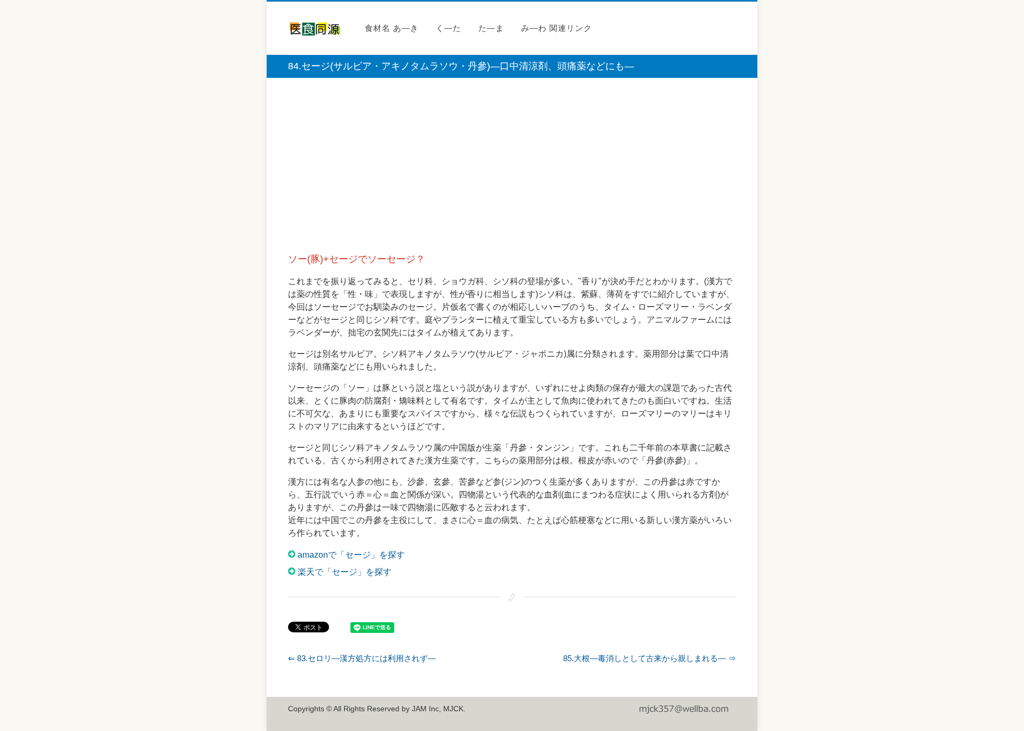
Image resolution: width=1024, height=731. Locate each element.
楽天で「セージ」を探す (344, 571)
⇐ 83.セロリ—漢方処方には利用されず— (362, 658)
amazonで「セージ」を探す (351, 554)
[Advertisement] (512, 169)
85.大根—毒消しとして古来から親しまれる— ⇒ (649, 658)
